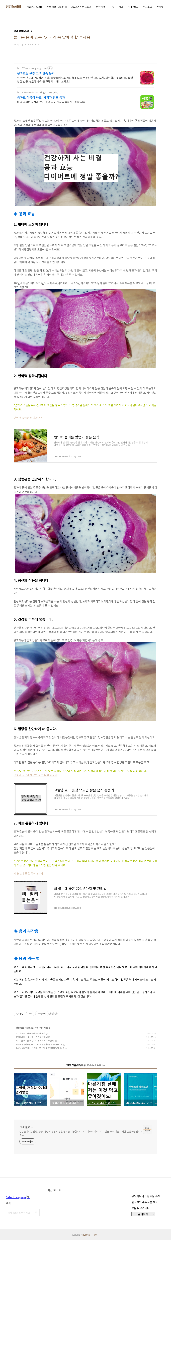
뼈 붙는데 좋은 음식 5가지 (28, 873)
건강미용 (30, 1027)
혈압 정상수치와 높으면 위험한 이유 (30, 1033)
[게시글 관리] (30, 1013)
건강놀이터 (13, 6)
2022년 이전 (81, 6)
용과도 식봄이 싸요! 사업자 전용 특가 (41, 97)
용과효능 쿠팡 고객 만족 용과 (36, 73)
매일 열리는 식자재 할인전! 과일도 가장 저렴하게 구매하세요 (51, 102)
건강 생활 (55, 6)
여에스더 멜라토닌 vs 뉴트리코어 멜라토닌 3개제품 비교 (39, 1044)
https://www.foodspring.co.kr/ (34, 92)
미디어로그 (133, 6)
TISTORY (86, 1234)
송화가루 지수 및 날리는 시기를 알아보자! (33, 1037)
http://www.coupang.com (32, 68)
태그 (121, 6)
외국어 (101, 6)
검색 (36, 1212)
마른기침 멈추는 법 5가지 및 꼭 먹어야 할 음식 (35, 1040)
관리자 (96, 1234)
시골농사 (34, 6)
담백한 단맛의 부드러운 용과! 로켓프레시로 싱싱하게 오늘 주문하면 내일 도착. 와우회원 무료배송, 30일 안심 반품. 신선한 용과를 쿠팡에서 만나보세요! (75, 79)
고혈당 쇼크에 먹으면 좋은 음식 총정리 (35, 775)
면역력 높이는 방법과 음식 (28, 418)
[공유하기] (26, 1013)
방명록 (159, 6)
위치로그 (147, 6)
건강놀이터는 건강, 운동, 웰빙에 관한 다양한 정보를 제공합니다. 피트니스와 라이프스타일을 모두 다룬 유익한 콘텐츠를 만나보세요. (80, 1133)
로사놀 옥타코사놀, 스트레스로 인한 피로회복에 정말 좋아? (40, 1048)
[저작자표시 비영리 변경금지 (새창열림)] (53, 1013)
